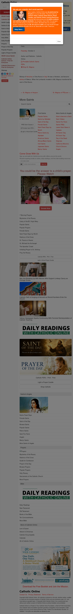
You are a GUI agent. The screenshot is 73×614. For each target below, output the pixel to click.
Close (59, 41)
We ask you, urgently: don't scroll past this (28, 9)
